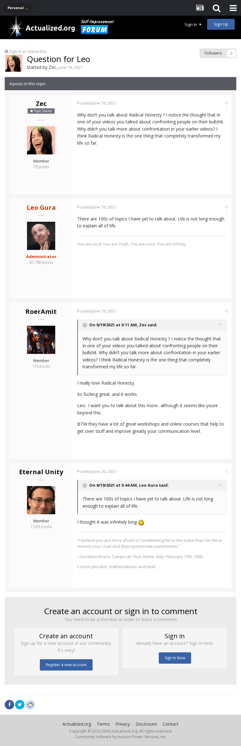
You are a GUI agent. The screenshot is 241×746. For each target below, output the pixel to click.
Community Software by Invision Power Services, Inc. (120, 736)
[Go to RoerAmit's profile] (41, 340)
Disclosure (146, 724)
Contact (171, 724)
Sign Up (221, 24)
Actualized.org (76, 724)
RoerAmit (41, 311)
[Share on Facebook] (9, 704)
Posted (96, 103)
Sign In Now (175, 658)
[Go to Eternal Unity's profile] (41, 500)
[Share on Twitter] (19, 704)
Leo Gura (148, 485)
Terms (103, 724)
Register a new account (66, 664)
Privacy (122, 724)
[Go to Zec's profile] (13, 63)
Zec (52, 67)
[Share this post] (226, 103)
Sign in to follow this (28, 51)
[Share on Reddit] (30, 704)
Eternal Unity (41, 472)
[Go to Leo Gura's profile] (41, 236)
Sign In (192, 24)
